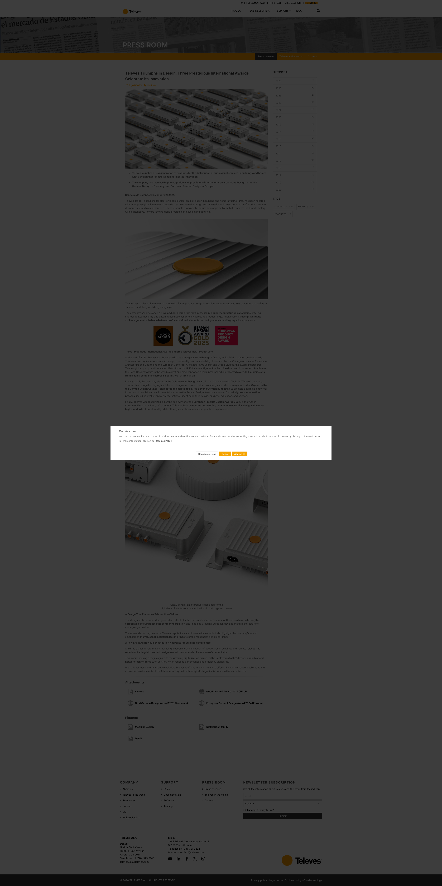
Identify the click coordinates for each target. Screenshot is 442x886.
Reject (225, 454)
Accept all (239, 454)
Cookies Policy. (164, 440)
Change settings (207, 454)
